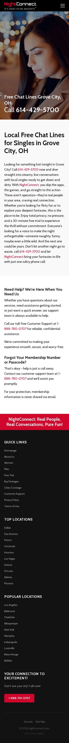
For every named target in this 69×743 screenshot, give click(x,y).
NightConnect (29, 185)
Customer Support (14, 493)
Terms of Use (11, 506)
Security (28, 721)
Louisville (9, 648)
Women (8, 462)
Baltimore (9, 611)
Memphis (9, 635)
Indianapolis (10, 642)
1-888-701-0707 (19, 698)
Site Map (40, 721)
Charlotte (9, 617)
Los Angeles (11, 605)
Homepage (10, 450)
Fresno (8, 540)
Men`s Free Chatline (34, 733)
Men (6, 469)
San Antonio (11, 534)
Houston (9, 552)
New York (9, 629)
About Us (9, 456)
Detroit (8, 565)
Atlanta (8, 577)
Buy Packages (11, 481)
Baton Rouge (11, 654)
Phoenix (8, 583)
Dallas (7, 527)
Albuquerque (11, 623)
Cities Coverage (12, 487)
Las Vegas (9, 558)
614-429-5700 (28, 170)
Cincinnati (9, 546)
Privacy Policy (11, 500)
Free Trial (9, 475)
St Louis (8, 571)
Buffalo (8, 660)
